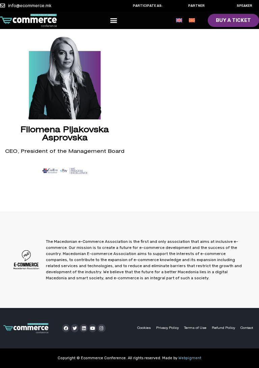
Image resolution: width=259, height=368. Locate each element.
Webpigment (189, 358)
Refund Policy (223, 328)
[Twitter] (75, 328)
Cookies (144, 328)
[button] (113, 20)
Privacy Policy (167, 328)
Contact (246, 328)
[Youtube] (92, 328)
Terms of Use (195, 328)
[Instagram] (101, 328)
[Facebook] (66, 328)
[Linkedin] (83, 328)
